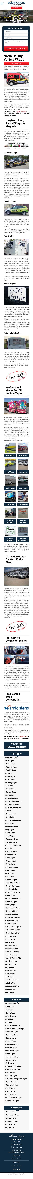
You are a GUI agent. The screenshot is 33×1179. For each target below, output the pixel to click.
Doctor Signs (11, 1041)
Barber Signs (10, 1013)
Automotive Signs (12, 1004)
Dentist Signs (11, 1038)
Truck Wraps (10, 939)
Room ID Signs (11, 902)
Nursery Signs (11, 1072)
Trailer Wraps (11, 936)
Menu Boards (11, 861)
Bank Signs (10, 1007)
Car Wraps (9, 795)
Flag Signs (10, 830)
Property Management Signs (16, 1079)
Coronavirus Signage (13, 801)
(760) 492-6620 (16, 5)
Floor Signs (10, 836)
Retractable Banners (13, 898)
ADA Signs (10, 761)
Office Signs (10, 870)
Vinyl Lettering (11, 961)
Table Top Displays (13, 917)
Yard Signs (10, 992)
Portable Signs (11, 880)
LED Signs (9, 848)
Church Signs (11, 1016)
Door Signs (10, 823)
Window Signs (11, 989)
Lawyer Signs (11, 1060)
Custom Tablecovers (13, 808)
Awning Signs (11, 770)
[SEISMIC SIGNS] (16, 1135)
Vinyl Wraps (10, 967)
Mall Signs (10, 1063)
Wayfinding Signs (12, 980)
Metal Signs (10, 864)
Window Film (10, 983)
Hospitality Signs (12, 1050)
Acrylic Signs (11, 764)
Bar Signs (9, 1010)
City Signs (9, 1019)
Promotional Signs (13, 892)
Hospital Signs (11, 1047)
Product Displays (12, 889)
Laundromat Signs (13, 1057)
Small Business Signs (14, 1097)
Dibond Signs (11, 814)
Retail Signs (10, 1088)
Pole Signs (10, 876)
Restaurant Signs (12, 1085)
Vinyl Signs (10, 1127)
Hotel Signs (10, 1054)
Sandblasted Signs (13, 908)
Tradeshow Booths (13, 930)
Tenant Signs (11, 923)
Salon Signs (10, 1091)
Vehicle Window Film (13, 958)
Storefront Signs (12, 914)
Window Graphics (12, 986)
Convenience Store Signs (15, 1029)
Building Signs (11, 783)
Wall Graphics (11, 970)
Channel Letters (12, 798)
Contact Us (16, 1162)
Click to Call (17, 8)
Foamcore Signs (12, 839)
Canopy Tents (11, 792)
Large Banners (11, 851)
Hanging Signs (11, 842)
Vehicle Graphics (12, 948)
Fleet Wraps (10, 833)
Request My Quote (15, 48)
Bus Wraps (10, 786)
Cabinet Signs (11, 789)
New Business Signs (13, 1069)
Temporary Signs (12, 920)
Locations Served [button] (16, 1166)
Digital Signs (10, 817)
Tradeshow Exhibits (13, 933)
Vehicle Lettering (12, 952)
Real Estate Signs (12, 1082)
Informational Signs (13, 845)
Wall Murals (10, 974)
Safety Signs (10, 905)
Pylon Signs (10, 895)
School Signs (11, 1094)
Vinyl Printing (11, 964)
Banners (9, 773)
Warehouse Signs (12, 1101)
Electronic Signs (12, 826)
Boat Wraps (10, 779)
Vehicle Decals (11, 945)
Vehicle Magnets (12, 955)
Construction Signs (13, 1025)
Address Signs (11, 767)
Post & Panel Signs (13, 883)
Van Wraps (10, 942)
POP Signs (10, 873)
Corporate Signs (12, 1032)
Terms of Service (16, 1159)
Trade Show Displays (13, 927)
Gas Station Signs (12, 1044)
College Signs (11, 1022)
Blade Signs (10, 776)
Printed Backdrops (13, 886)
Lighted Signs (11, 855)
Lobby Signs (10, 858)
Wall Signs (10, 977)
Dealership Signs (12, 1035)
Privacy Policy (16, 1155)
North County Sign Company (16, 1152)
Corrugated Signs (12, 804)
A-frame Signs (11, 757)
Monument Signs (12, 867)
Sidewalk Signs (11, 911)
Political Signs (11, 1076)
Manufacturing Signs (13, 1066)
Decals (8, 811)
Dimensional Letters (13, 820)
